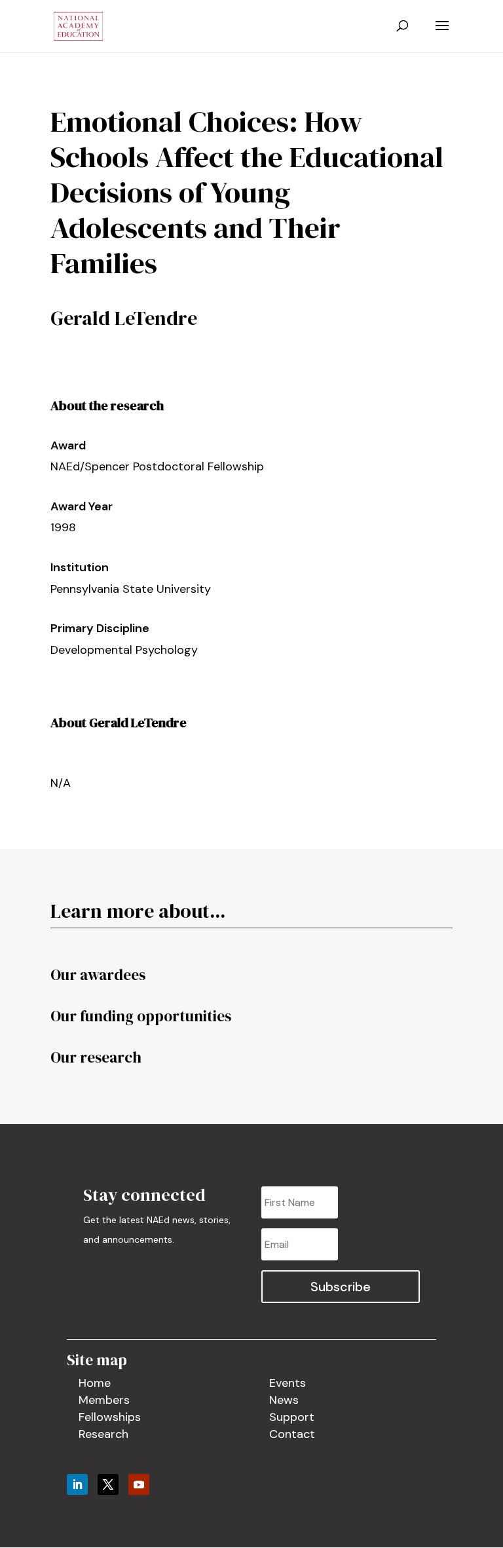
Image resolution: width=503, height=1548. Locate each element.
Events (287, 1383)
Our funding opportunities (140, 1016)
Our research (95, 1057)
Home (95, 1383)
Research (103, 1434)
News (284, 1400)
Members (104, 1400)
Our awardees (97, 974)
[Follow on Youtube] (138, 1484)
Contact (292, 1434)
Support (291, 1417)
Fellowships (110, 1417)
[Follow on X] (108, 1484)
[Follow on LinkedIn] (77, 1484)
